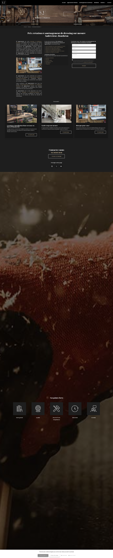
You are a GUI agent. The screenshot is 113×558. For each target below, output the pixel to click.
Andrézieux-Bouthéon (36, 26)
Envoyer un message (56, 156)
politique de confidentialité (88, 62)
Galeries (103, 2)
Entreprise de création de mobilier (52, 52)
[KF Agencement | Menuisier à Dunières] (4, 3)
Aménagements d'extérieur (85, 2)
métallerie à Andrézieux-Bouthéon (30, 92)
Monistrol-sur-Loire (49, 61)
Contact (109, 2)
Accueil (64, 2)
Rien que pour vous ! (83, 125)
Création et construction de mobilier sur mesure (54, 51)
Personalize (64, 555)
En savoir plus (71, 14)
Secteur (29, 26)
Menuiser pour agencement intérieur (52, 48)
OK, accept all (43, 555)
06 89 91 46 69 (34, 24)
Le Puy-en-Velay (48, 60)
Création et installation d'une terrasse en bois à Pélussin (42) (20, 126)
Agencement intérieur (72, 2)
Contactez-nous (78, 24)
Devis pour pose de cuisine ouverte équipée (54, 47)
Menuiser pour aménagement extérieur (53, 49)
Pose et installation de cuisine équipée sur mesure (55, 46)
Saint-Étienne (48, 62)
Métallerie (96, 2)
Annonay (47, 59)
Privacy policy (72, 555)
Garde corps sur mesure (50, 125)
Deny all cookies (54, 555)
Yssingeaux (47, 63)
